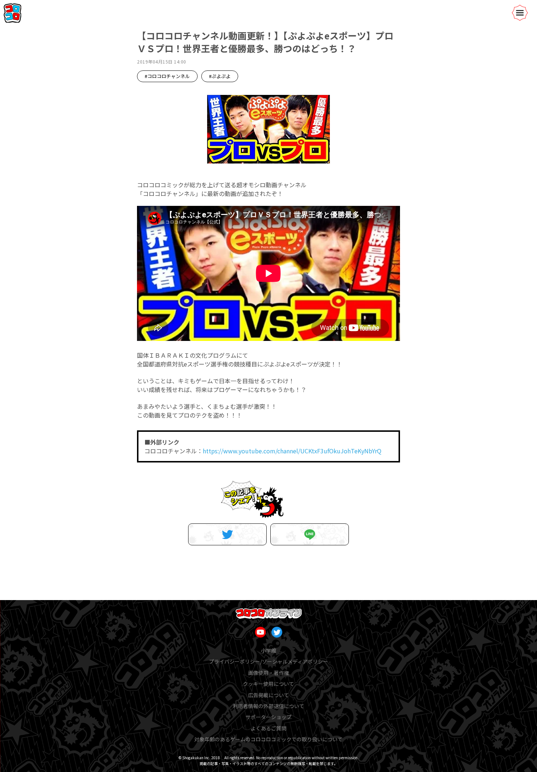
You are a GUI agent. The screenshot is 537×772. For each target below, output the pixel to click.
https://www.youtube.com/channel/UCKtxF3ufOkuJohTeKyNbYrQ (292, 450)
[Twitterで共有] (227, 534)
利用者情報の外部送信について (268, 706)
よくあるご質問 (268, 728)
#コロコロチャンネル (167, 76)
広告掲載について (268, 695)
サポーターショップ (268, 717)
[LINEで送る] (309, 534)
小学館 (268, 650)
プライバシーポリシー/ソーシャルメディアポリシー (268, 661)
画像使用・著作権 (268, 672)
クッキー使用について (268, 683)
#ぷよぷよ (220, 76)
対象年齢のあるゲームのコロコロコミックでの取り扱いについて (268, 739)
